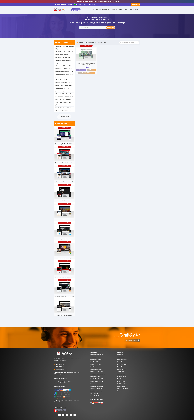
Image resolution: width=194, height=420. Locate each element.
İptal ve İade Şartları (122, 364)
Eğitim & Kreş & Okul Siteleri (63, 63)
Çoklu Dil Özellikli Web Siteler (64, 107)
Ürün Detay (87, 72)
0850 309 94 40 (60, 364)
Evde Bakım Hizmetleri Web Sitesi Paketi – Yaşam (86, 64)
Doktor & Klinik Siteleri (62, 79)
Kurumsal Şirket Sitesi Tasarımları (65, 46)
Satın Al (81, 70)
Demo (92, 70)
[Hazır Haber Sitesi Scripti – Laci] (64, 179)
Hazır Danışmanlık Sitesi (96, 386)
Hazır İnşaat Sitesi (94, 366)
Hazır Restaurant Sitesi (96, 369)
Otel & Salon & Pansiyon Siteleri (64, 65)
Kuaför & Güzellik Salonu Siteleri (64, 74)
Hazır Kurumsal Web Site (96, 354)
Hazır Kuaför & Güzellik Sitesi (97, 379)
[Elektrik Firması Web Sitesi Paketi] (64, 274)
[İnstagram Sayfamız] (63, 415)
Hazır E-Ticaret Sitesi (95, 364)
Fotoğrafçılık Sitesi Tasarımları (64, 93)
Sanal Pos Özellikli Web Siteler (64, 110)
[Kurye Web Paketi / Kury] (64, 255)
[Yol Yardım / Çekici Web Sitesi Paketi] (64, 293)
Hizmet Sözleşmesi (122, 362)
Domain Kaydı (120, 379)
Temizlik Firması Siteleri (62, 77)
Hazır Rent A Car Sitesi (96, 359)
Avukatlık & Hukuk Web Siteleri (64, 85)
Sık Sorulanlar (120, 357)
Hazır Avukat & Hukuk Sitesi (97, 381)
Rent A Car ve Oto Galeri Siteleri (64, 51)
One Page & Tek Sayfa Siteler (63, 99)
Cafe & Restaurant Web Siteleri (64, 82)
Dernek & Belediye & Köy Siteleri (64, 71)
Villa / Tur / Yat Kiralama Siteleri (64, 102)
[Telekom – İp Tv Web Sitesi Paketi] (64, 141)
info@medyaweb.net (61, 369)
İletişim (119, 391)
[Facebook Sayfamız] (59, 415)
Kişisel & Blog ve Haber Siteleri (64, 91)
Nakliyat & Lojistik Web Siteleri (64, 68)
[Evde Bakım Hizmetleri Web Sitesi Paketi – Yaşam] (86, 54)
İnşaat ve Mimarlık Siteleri (62, 49)
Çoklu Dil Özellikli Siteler (96, 388)
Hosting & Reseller (122, 376)
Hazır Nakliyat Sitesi (95, 376)
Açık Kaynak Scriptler (122, 388)
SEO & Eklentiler (121, 383)
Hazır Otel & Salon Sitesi (96, 371)
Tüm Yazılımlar (94, 393)
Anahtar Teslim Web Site (96, 395)
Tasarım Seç (120, 371)
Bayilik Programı (121, 369)
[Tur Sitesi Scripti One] (64, 217)
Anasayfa (102, 35)
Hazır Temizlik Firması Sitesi (97, 383)
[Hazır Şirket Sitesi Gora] (64, 236)
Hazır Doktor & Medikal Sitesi (97, 374)
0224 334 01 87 (60, 366)
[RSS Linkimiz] (75, 415)
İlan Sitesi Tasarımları (61, 105)
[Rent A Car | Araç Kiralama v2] (64, 312)
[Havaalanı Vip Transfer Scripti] (64, 198)
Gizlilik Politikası (121, 366)
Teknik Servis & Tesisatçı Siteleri (64, 96)
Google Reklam (121, 381)
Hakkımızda (120, 354)
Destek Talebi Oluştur (131, 340)
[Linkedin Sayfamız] (71, 415)
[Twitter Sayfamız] (67, 415)
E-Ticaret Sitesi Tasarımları (63, 57)
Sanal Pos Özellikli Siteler (96, 391)
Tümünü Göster (64, 116)
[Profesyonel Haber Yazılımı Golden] (64, 160)
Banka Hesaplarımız (122, 359)
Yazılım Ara (110, 27)
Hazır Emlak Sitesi (95, 357)
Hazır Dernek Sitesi (95, 362)
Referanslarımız (121, 374)
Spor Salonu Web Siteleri (62, 88)
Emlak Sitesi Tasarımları (62, 54)
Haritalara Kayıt (121, 386)
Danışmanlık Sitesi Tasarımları (64, 60)
